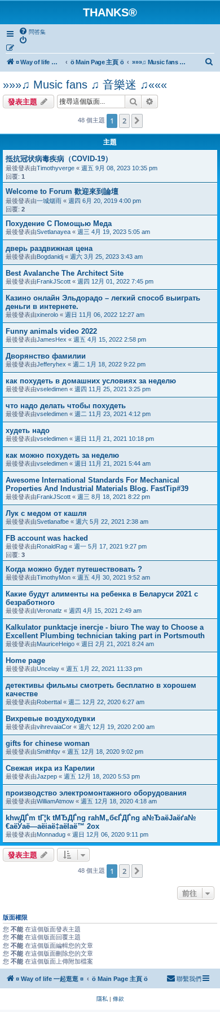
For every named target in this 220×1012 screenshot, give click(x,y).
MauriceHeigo (55, 643)
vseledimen (52, 389)
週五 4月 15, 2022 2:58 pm (109, 339)
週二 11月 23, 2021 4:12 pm (112, 413)
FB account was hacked (47, 538)
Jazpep (47, 776)
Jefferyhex (51, 364)
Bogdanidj (50, 256)
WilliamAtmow (55, 801)
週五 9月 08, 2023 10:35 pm (119, 168)
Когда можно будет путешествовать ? (74, 569)
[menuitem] (32, 31)
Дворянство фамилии (46, 356)
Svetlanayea (54, 231)
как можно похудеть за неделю (62, 455)
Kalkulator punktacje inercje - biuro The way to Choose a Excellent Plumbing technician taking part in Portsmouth (105, 631)
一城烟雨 (49, 200)
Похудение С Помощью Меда (59, 223)
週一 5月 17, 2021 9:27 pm (110, 546)
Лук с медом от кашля (46, 513)
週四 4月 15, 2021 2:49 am (105, 610)
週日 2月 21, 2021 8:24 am (117, 643)
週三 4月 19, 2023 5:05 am (113, 231)
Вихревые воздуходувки (50, 718)
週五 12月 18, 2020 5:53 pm (102, 776)
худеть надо (28, 430)
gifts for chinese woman (48, 743)
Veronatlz (49, 610)
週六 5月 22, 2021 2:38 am (112, 521)
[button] (137, 120)
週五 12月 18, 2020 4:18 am (119, 801)
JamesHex (52, 339)
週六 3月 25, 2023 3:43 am (106, 256)
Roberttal (49, 702)
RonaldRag (52, 546)
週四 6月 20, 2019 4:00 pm (104, 200)
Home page (25, 660)
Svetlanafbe (53, 521)
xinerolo (47, 314)
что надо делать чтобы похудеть (66, 405)
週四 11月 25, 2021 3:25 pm (112, 389)
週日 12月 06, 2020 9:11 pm (110, 834)
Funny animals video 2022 (51, 331)
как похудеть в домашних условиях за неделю (91, 381)
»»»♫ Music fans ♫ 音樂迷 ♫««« (85, 84)
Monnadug (51, 834)
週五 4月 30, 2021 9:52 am (113, 577)
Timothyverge (55, 168)
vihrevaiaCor (54, 726)
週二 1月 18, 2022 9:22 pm (109, 364)
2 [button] (124, 121)
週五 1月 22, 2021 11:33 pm (104, 668)
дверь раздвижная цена (49, 248)
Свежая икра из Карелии (50, 768)
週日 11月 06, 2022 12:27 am (104, 314)
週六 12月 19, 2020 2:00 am (116, 726)
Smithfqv (48, 751)
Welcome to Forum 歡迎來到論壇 (62, 191)
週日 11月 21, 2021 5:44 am (112, 463)
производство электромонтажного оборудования (96, 793)
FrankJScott (54, 281)
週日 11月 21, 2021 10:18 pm (114, 438)
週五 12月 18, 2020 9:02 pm (105, 751)
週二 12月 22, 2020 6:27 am (106, 702)
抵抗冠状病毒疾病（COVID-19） (59, 158)
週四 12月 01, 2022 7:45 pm (115, 281)
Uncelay (48, 668)
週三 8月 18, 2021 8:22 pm (113, 496)
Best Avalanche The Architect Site (65, 273)
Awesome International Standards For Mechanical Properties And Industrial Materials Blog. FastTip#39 (97, 484)
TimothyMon (54, 577)
